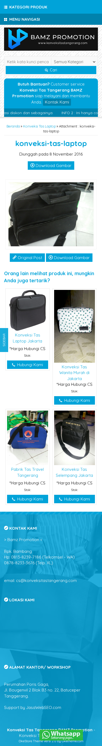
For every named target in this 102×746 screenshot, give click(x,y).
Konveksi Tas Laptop (39, 126)
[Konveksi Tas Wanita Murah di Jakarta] (74, 325)
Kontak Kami (57, 102)
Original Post (29, 257)
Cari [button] (53, 70)
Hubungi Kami (29, 364)
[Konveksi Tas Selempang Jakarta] (74, 437)
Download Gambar (53, 165)
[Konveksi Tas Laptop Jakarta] (27, 310)
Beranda (13, 126)
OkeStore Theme (31, 741)
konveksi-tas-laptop (51, 143)
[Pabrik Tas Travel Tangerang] (27, 437)
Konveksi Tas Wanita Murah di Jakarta (74, 372)
